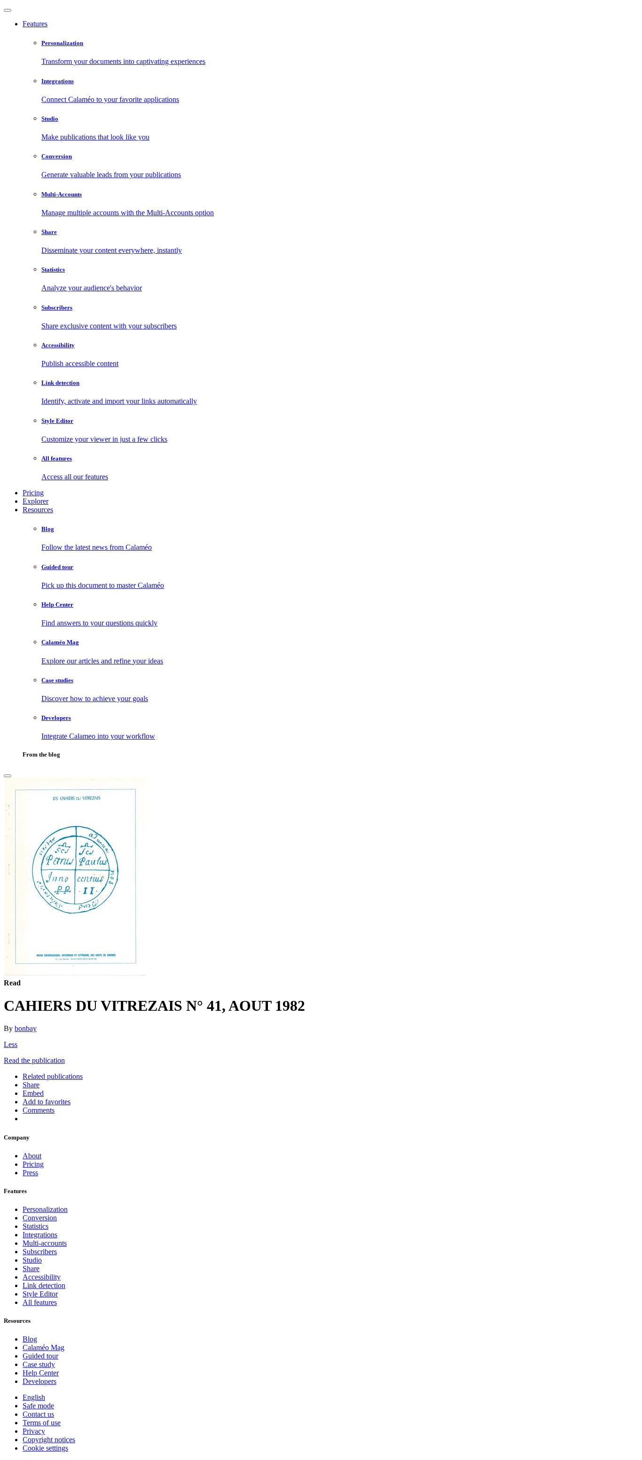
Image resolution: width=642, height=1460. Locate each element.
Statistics (35, 1226)
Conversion (40, 1218)
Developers (39, 1381)
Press (30, 1173)
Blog (30, 1339)
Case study (39, 1364)
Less (10, 1044)
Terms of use (42, 1423)
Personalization (45, 1209)
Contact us (38, 1414)
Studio (32, 1260)
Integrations (40, 1235)
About (32, 1156)
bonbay (26, 1028)
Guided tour (40, 1356)
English (34, 1397)
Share (31, 1269)
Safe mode (38, 1406)
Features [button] (35, 24)
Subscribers (40, 1252)
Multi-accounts (45, 1243)
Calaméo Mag (43, 1347)
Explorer (35, 501)
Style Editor (40, 1294)
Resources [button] (38, 510)
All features (40, 1302)
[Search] (7, 775)
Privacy (34, 1431)
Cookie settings (45, 1448)
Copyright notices (49, 1440)
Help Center (41, 1373)
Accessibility (42, 1277)
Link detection (44, 1285)
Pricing (33, 493)
